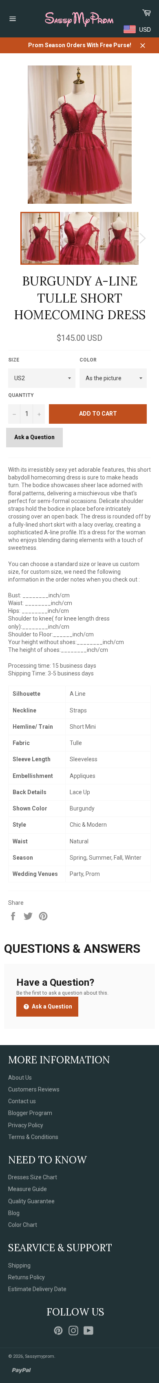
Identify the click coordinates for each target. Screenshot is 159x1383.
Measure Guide (27, 1189)
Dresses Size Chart (32, 1177)
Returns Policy (26, 1277)
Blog (14, 1213)
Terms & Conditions (33, 1137)
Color (88, 360)
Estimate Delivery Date (37, 1289)
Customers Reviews (34, 1089)
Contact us (22, 1101)
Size (13, 360)
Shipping (19, 1265)
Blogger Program (30, 1113)
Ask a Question (34, 437)
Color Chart (22, 1225)
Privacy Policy (25, 1125)
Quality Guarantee (31, 1201)
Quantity (21, 395)
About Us (20, 1077)
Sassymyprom (39, 1356)
